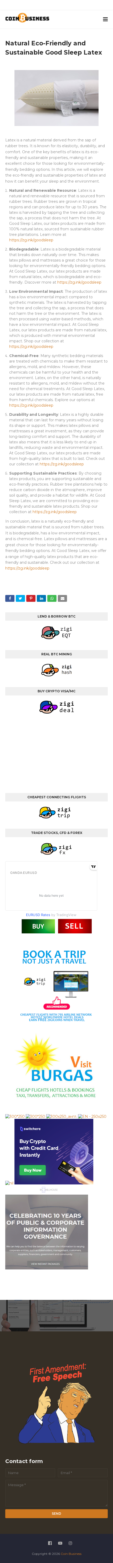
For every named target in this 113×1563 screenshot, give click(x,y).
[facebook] (39, 6)
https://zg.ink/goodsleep (31, 240)
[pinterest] (76, 6)
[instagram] (64, 6)
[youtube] (52, 6)
